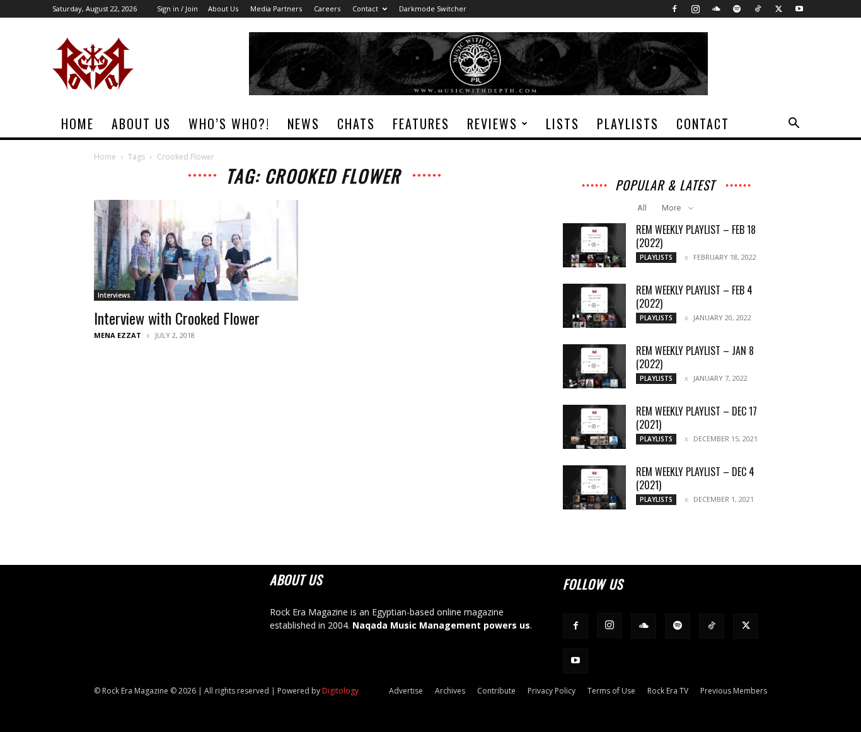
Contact (365, 8)
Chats (356, 123)
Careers (327, 8)
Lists (562, 123)
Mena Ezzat (117, 335)
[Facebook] (674, 9)
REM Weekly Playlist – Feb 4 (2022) (694, 296)
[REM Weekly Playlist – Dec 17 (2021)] (594, 427)
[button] (793, 125)
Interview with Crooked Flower (177, 317)
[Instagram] (695, 9)
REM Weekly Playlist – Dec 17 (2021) (696, 418)
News (303, 123)
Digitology (340, 690)
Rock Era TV (667, 690)
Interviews (114, 295)
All (642, 207)
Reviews (492, 123)
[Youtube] (799, 9)
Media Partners (276, 8)
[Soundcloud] (716, 9)
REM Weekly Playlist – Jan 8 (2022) (695, 357)
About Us (223, 8)
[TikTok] (757, 9)
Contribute (496, 690)
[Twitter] (778, 9)
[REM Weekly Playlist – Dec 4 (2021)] (594, 487)
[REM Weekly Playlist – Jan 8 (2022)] (594, 366)
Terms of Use (611, 690)
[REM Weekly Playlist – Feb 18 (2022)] (594, 245)
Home (77, 123)
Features (421, 123)
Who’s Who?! (229, 123)
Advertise (406, 690)
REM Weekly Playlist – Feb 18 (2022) (696, 236)
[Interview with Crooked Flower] (196, 250)
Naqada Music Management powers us (441, 625)
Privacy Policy (551, 690)
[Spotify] (736, 9)
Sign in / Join (177, 8)
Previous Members (733, 690)
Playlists (628, 123)
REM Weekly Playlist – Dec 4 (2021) (695, 478)
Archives (450, 690)
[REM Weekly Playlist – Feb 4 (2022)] (594, 306)
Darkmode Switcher (432, 8)
